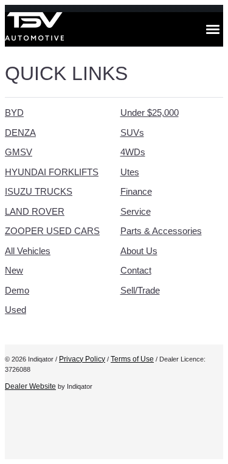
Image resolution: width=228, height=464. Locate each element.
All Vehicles (27, 251)
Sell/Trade (140, 290)
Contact (135, 270)
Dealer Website (30, 386)
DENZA (20, 132)
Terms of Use (132, 359)
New (14, 270)
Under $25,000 (149, 112)
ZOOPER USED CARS (52, 231)
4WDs (132, 152)
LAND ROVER (34, 211)
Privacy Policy (82, 359)
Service (135, 211)
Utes (129, 172)
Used (15, 309)
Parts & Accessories (161, 231)
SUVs (132, 132)
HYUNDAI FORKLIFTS (51, 172)
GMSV (18, 152)
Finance (136, 191)
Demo (17, 290)
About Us (138, 251)
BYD (14, 112)
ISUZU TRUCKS (38, 191)
